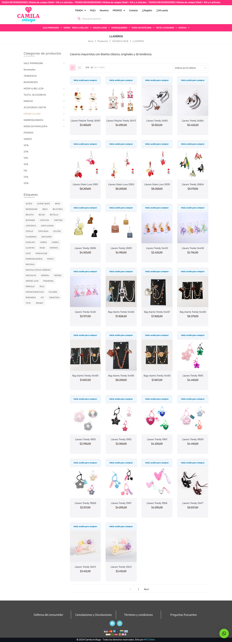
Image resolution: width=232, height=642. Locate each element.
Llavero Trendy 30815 (121, 248)
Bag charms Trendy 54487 (157, 311)
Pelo (42, 286)
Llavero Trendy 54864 (193, 120)
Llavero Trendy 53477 (192, 503)
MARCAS (182, 28)
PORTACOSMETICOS (35, 292)
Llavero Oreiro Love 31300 (121, 184)
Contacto (133, 10)
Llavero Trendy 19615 (193, 375)
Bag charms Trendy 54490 (121, 375)
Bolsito (30, 214)
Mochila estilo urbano (38, 270)
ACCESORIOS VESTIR (35, 107)
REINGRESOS (31, 82)
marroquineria (34, 259)
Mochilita (31, 275)
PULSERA (53, 292)
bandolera (32, 209)
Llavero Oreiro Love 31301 (85, 184)
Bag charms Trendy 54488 (193, 311)
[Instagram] (119, 623)
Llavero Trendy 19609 (192, 439)
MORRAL (45, 275)
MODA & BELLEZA (80, 28)
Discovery (46, 237)
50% (26, 183)
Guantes (30, 248)
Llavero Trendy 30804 (193, 184)
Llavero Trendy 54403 (157, 248)
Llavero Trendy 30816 (85, 248)
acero (29, 203)
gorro (55, 242)
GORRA (43, 242)
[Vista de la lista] (79, 67)
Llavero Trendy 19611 (157, 439)
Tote (28, 303)
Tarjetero (54, 297)
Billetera (58, 209)
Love (28, 253)
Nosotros (104, 10)
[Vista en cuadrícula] (72, 67)
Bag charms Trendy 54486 (121, 311)
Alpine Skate (43, 203)
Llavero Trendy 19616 (157, 503)
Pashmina (48, 281)
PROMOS (117, 10)
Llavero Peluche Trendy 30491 (85, 120)
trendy (39, 303)
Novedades (30, 69)
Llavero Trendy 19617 (121, 503)
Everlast (30, 242)
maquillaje (41, 253)
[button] (224, 633)
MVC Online (149, 639)
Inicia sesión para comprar (85, 80)
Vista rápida (85, 110)
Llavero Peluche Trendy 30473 (121, 120)
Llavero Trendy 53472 (121, 566)
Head (42, 248)
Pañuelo (30, 286)
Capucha (44, 220)
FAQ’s (93, 10)
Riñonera (31, 297)
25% (26, 151)
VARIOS (28, 139)
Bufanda (30, 220)
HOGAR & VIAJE (100, 28)
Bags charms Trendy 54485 (157, 375)
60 (96, 67)
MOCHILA (30, 264)
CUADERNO (31, 237)
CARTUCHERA (47, 226)
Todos (101, 67)
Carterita (31, 226)
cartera (58, 220)
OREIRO (66, 28)
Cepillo (29, 231)
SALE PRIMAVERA (51, 28)
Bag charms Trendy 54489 (85, 375)
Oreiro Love (32, 281)
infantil (54, 248)
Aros (57, 203)
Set (42, 297)
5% (25, 170)
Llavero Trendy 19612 (121, 439)
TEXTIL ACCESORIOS (165, 28)
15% (26, 158)
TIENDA (79, 10)
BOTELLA (54, 214)
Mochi (50, 259)
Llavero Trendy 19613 (85, 439)
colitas (57, 231)
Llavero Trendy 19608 (85, 503)
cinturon (43, 231)
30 (92, 67)
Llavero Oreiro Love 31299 (157, 184)
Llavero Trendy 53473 (85, 566)
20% (26, 145)
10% (26, 164)
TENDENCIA (30, 75)
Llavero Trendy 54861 (157, 120)
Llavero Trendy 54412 (85, 311)
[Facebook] (112, 623)
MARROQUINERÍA (119, 28)
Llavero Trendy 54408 (193, 248)
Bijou (45, 209)
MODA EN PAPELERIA (142, 28)
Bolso (42, 214)
